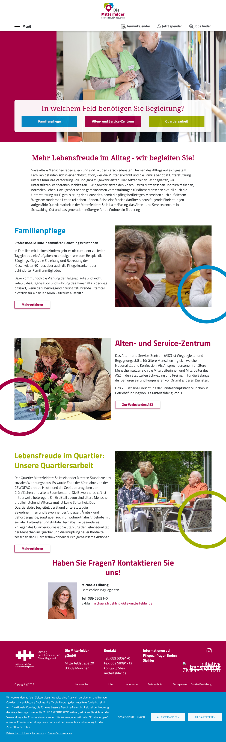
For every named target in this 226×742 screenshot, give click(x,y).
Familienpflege (49, 121)
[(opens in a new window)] (37, 659)
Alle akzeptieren (205, 717)
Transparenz (180, 684)
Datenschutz (155, 684)
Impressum (38, 733)
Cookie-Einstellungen (131, 717)
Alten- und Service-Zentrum (113, 121)
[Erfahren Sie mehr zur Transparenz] (200, 669)
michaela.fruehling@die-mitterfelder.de (122, 603)
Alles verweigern (168, 717)
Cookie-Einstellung (201, 684)
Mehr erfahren (32, 304)
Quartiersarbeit (176, 121)
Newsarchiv (81, 684)
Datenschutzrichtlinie (17, 733)
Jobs (110, 684)
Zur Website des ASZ (137, 404)
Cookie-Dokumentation (60, 733)
